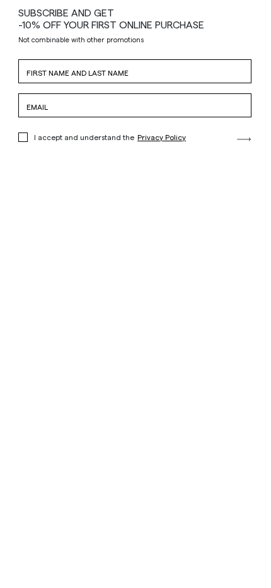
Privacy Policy (161, 136)
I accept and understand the (110, 136)
